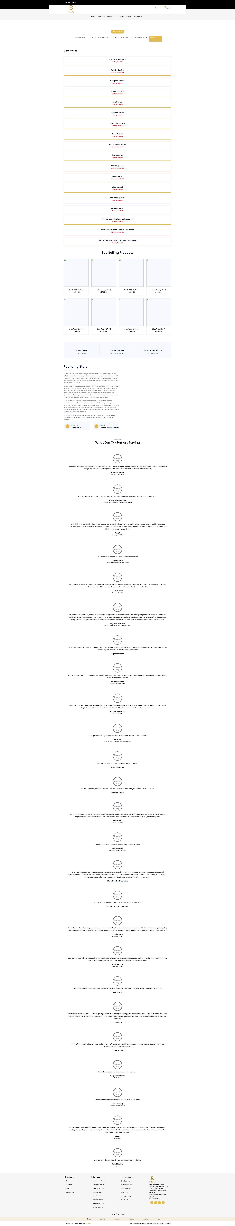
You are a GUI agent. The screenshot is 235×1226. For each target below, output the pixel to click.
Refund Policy (142, 1223)
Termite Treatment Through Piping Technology (118, 240)
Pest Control (117, 32)
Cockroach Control (117, 59)
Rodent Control (117, 91)
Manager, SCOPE (117, 535)
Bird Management (117, 198)
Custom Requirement (153, 39)
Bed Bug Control (117, 208)
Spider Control (117, 112)
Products (120, 17)
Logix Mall (117, 1166)
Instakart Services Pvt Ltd (117, 1105)
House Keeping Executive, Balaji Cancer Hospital (117, 502)
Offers (128, 17)
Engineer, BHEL (117, 714)
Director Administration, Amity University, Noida (117, 625)
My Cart (168, 8)
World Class (117, 1078)
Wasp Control (117, 134)
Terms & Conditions (165, 1223)
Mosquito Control (117, 80)
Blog (67, 1188)
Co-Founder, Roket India (117, 683)
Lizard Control (117, 155)
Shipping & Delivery (153, 1223)
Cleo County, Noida (117, 936)
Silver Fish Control (117, 123)
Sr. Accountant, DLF (117, 593)
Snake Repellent (117, 166)
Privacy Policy (134, 1223)
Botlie (89, 1223)
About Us (101, 17)
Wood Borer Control (117, 144)
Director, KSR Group (117, 822)
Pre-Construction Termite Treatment (117, 219)
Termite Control (117, 70)
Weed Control (117, 176)
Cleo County (117, 1138)
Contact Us (138, 17)
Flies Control (117, 187)
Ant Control (117, 102)
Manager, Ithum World (117, 474)
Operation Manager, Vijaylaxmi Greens (117, 562)
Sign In (157, 8)
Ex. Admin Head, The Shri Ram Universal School (117, 741)
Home (93, 17)
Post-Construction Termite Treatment (117, 230)
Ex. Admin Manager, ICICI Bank (117, 850)
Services (110, 17)
